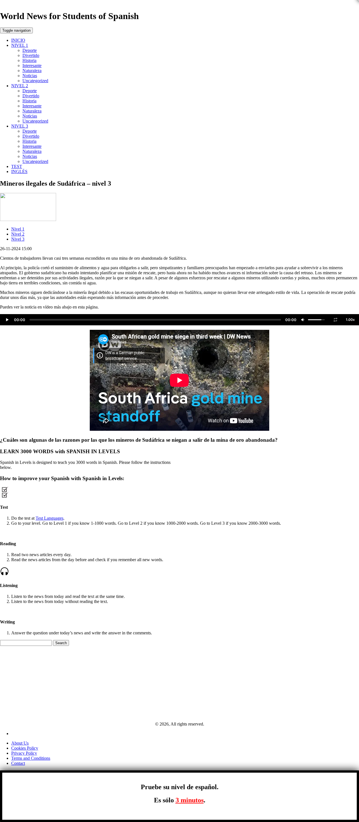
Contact (18, 763)
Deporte (29, 50)
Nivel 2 (17, 234)
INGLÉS (19, 171)
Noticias (29, 75)
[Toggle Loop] (335, 319)
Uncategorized (35, 80)
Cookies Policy (24, 748)
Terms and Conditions (30, 758)
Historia (29, 60)
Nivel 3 (17, 239)
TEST (16, 166)
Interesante (32, 65)
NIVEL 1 (19, 45)
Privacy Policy (24, 753)
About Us (20, 743)
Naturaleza (32, 70)
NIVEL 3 (19, 126)
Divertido (30, 55)
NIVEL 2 (19, 85)
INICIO (18, 40)
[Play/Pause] (7, 320)
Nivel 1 (17, 229)
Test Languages (49, 518)
